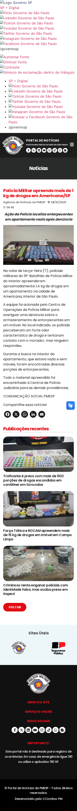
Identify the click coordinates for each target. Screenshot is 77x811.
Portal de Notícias (42, 140)
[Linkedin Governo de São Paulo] (43, 91)
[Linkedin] (39, 150)
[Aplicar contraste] (38, 67)
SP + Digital (9, 8)
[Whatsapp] (60, 150)
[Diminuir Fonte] (38, 62)
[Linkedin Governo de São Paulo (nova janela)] (38, 18)
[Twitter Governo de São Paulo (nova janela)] (38, 33)
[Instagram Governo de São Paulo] (38, 38)
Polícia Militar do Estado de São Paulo (47, 145)
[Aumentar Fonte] (38, 57)
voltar (15, 607)
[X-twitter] (33, 150)
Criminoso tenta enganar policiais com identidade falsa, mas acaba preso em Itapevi (35, 589)
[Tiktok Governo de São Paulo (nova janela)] (38, 23)
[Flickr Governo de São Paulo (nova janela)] (38, 12)
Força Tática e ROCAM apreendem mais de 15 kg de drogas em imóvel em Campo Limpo (37, 535)
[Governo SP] (38, 2)
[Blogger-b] (65, 150)
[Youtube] (44, 150)
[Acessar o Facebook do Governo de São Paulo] (43, 119)
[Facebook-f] (28, 150)
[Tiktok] (54, 150)
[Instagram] (49, 150)
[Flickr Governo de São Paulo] (43, 86)
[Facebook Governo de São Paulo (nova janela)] (38, 43)
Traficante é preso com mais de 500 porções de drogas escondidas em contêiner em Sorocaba (33, 480)
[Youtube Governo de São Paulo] (43, 106)
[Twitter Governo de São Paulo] (43, 101)
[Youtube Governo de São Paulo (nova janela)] (38, 28)
